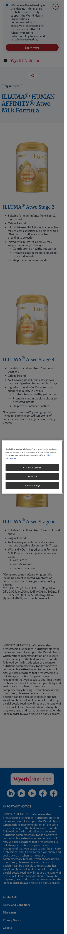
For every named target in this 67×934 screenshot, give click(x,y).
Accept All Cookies (32, 467)
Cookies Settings (32, 485)
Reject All (32, 476)
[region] (32, 467)
